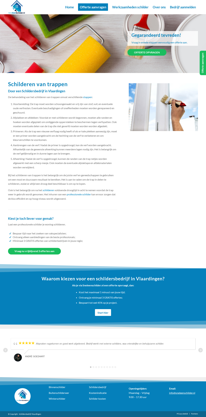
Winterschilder (57, 398)
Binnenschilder (57, 387)
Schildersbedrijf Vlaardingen (30, 414)
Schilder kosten (97, 398)
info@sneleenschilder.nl (182, 392)
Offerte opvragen (147, 52)
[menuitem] (69, 7)
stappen (87, 97)
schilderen (48, 190)
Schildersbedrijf (97, 387)
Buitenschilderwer (59, 392)
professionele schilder (79, 194)
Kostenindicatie (98, 392)
